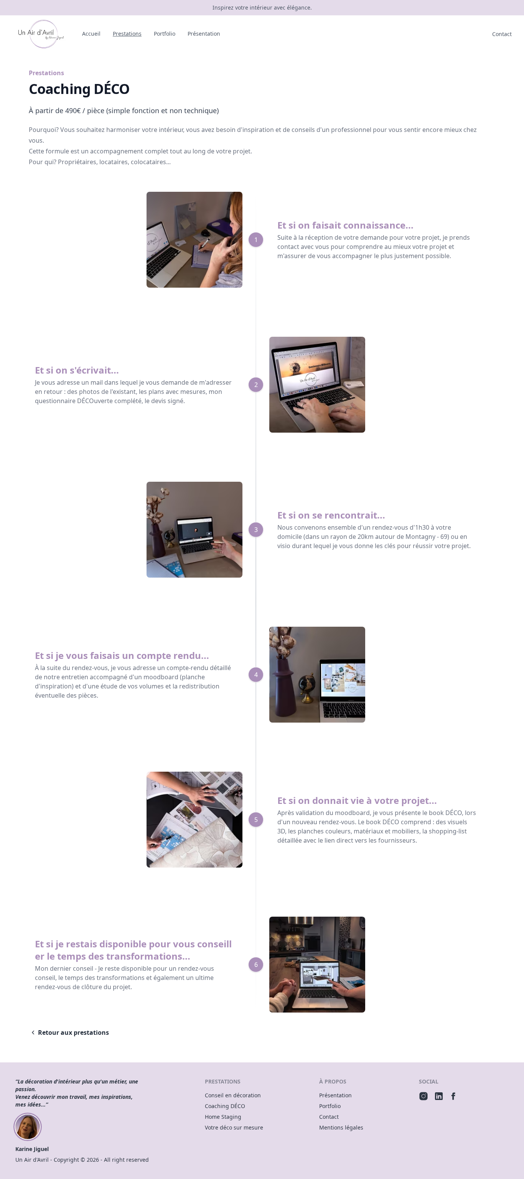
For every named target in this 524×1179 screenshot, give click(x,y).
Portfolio (164, 33)
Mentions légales (341, 1127)
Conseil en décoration (233, 1095)
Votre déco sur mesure (234, 1127)
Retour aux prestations (73, 1032)
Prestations (127, 33)
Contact (502, 34)
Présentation (204, 33)
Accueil (91, 33)
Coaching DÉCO (225, 1106)
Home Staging (223, 1116)
